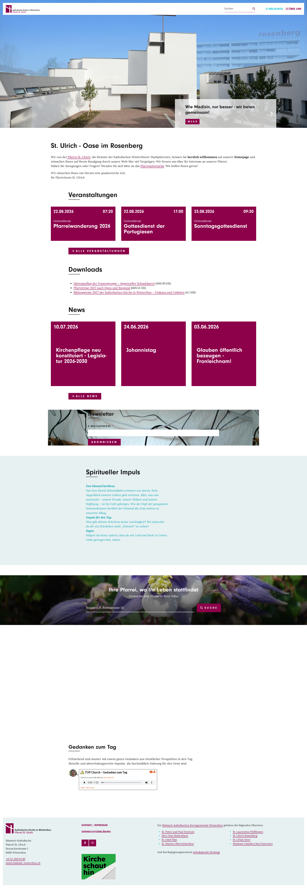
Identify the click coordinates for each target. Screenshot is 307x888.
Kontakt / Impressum (95, 825)
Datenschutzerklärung (96, 831)
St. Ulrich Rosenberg (245, 835)
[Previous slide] (180, 113)
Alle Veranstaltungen (100, 251)
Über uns (295, 9)
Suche (210, 607)
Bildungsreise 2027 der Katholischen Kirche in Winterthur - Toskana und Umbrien (129, 292)
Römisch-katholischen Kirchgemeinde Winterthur (192, 825)
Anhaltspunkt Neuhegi (206, 852)
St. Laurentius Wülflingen (248, 831)
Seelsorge (276, 9)
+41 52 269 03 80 (15, 859)
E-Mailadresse (99, 426)
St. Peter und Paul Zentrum (178, 831)
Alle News (86, 396)
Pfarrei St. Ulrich (78, 157)
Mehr (193, 121)
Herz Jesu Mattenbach (175, 835)
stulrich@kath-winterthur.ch (23, 863)
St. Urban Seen (241, 839)
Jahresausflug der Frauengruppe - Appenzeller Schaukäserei (114, 283)
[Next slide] (271, 113)
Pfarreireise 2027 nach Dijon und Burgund (102, 288)
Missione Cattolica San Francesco (253, 843)
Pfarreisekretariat (152, 166)
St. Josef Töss (169, 839)
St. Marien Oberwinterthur (178, 843)
